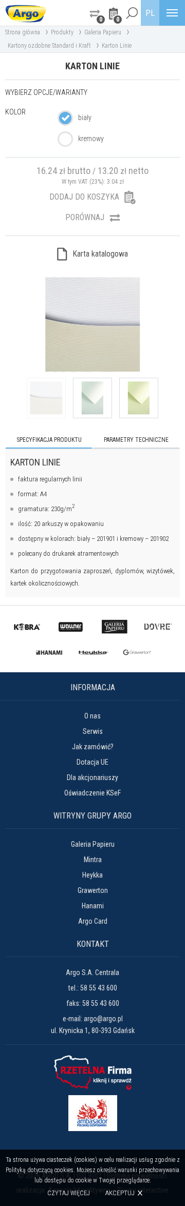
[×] (131, 13)
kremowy (91, 138)
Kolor (15, 112)
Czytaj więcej (68, 1193)
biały (84, 117)
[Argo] (25, 13)
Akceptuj (120, 1193)
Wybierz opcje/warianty (46, 92)
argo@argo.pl (103, 1019)
